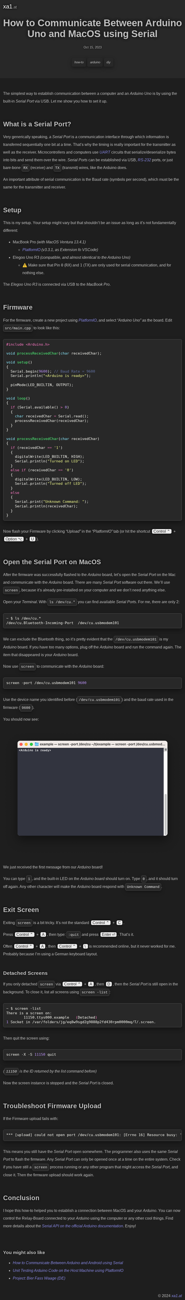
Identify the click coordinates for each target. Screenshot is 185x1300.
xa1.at (177, 1296)
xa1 (10, 6)
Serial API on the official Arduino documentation (82, 1226)
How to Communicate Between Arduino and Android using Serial (68, 1263)
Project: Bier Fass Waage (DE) (39, 1278)
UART (104, 152)
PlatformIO (31, 250)
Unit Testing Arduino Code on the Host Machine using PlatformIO (68, 1270)
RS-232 (144, 160)
